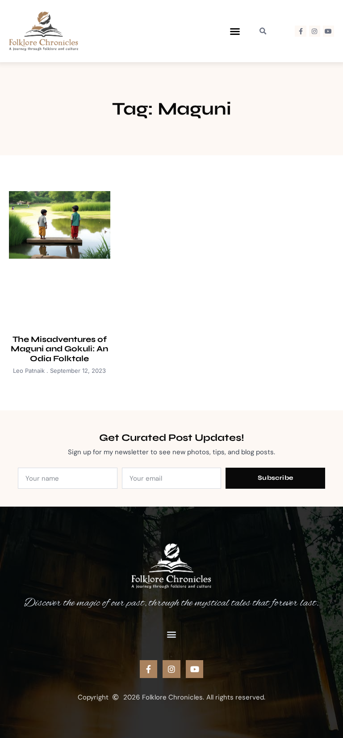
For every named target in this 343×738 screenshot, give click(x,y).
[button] (235, 31)
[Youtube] (328, 31)
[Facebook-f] (300, 31)
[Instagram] (314, 31)
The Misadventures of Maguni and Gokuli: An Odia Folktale (59, 348)
